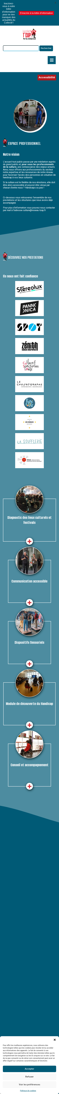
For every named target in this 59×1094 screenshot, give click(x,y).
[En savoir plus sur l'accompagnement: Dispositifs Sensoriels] (29, 663)
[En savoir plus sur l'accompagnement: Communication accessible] (29, 602)
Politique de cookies (28, 1091)
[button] (54, 1039)
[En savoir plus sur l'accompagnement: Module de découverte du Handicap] (29, 725)
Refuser (29, 1076)
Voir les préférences (29, 1084)
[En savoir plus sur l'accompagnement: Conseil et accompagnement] (29, 786)
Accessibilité (47, 77)
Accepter (29, 1069)
